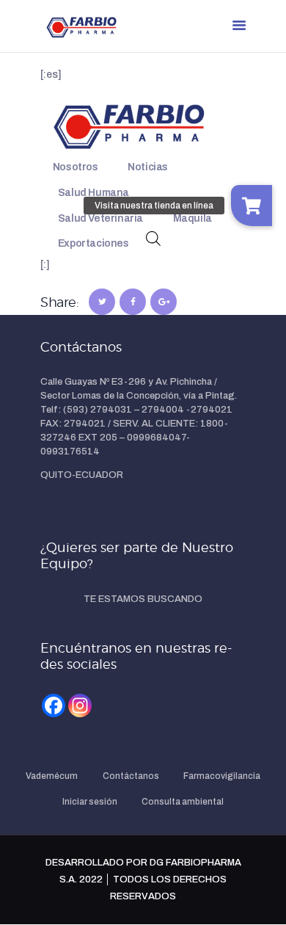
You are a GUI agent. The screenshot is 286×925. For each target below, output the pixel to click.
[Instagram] (80, 705)
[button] (251, 205)
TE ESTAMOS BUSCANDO (143, 599)
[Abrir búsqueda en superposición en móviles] (153, 238)
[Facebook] (53, 705)
